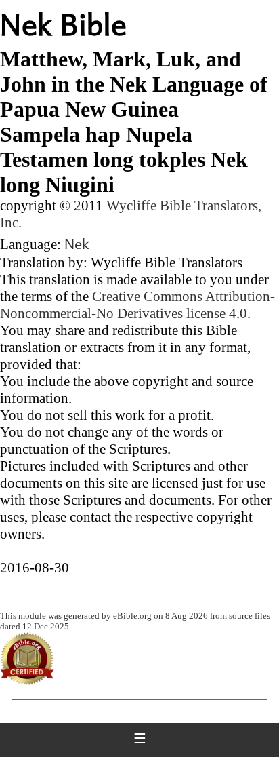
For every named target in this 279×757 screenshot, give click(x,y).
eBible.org (132, 615)
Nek (76, 242)
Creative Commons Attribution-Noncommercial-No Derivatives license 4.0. (137, 305)
